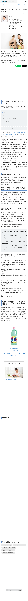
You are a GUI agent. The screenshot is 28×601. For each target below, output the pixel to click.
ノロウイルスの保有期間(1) (9, 547)
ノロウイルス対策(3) (19, 545)
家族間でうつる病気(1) (8, 552)
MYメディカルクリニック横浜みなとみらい (17, 18)
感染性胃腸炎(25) (7, 545)
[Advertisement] (14, 83)
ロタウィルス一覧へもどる (15, 590)
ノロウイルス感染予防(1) (8, 550)
